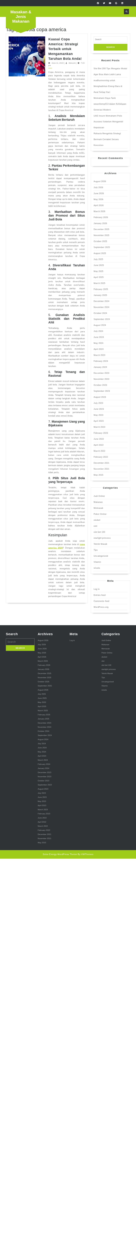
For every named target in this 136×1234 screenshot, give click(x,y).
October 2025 (100, 241)
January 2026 (100, 223)
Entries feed (100, 595)
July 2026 (98, 187)
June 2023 (99, 409)
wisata (97, 568)
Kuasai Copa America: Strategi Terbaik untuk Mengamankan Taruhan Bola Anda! (65, 48)
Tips (96, 550)
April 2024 (99, 349)
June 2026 (99, 193)
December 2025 (101, 229)
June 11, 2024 (58, 63)
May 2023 (98, 415)
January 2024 (100, 367)
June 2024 (99, 337)
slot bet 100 (99, 532)
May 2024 (98, 343)
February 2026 (101, 217)
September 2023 (102, 391)
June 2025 (99, 265)
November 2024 (101, 307)
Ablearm (72, 63)
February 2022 (101, 457)
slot (95, 526)
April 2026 (99, 205)
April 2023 (99, 421)
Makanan (98, 502)
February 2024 (101, 361)
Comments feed (101, 601)
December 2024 (101, 301)
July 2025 (98, 259)
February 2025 (101, 289)
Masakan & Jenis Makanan (20, 16)
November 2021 (101, 469)
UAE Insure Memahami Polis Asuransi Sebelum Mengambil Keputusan (108, 122)
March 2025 (99, 283)
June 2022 (99, 439)
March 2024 (99, 355)
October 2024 (100, 313)
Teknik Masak (100, 544)
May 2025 (98, 271)
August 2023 (100, 397)
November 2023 (101, 379)
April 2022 (99, 445)
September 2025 (102, 247)
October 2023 (100, 385)
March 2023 (99, 427)
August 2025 (100, 253)
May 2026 (98, 199)
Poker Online (100, 514)
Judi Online (99, 496)
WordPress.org (101, 607)
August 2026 (100, 181)
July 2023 (98, 403)
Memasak (98, 508)
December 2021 (101, 463)
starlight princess (102, 538)
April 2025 (99, 277)
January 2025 (100, 295)
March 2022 (99, 451)
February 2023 (101, 433)
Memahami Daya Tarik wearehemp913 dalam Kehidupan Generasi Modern (110, 104)
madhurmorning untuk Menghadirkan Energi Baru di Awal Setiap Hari (108, 86)
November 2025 (101, 235)
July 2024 (98, 331)
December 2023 (101, 373)
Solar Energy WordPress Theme (60, 854)
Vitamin (97, 562)
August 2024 (100, 325)
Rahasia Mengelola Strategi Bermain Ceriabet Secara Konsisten (107, 139)
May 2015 (98, 475)
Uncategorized (101, 556)
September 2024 (102, 319)
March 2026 (99, 211)
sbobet (97, 520)
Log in (97, 589)
